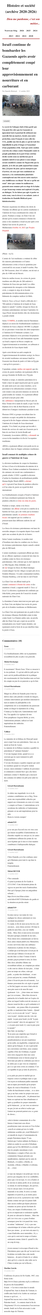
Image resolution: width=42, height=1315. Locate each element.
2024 (35, 30)
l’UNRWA (11, 320)
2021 (24, 36)
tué (6, 567)
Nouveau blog (11, 30)
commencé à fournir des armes (19, 584)
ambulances (9, 400)
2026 (22, 30)
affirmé (16, 508)
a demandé (32, 435)
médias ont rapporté (24, 369)
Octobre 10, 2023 (18, 227)
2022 (18, 36)
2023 (11, 36)
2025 (28, 30)
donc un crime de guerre (27, 500)
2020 (31, 36)
